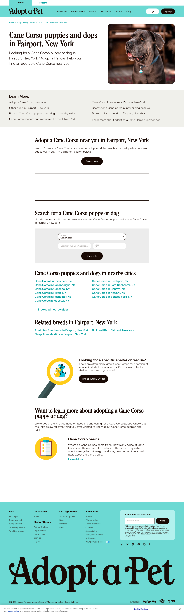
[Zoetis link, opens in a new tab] (171, 601)
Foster (118, 11)
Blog (61, 520)
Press (61, 527)
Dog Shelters (40, 530)
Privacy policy (92, 520)
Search (91, 256)
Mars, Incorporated (94, 534)
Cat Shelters (39, 534)
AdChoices (91, 538)
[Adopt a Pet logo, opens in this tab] (92, 576)
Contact (63, 524)
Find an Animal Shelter (93, 378)
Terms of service (93, 524)
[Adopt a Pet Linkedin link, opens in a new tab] (150, 544)
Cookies (89, 527)
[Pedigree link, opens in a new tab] (162, 601)
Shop (128, 11)
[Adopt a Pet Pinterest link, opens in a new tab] (134, 544)
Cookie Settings (71, 602)
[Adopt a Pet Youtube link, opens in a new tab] (139, 544)
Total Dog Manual (17, 527)
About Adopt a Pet (67, 516)
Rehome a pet (15, 520)
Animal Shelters (41, 527)
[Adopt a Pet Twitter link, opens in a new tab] (128, 544)
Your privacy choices (95, 542)
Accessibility (91, 531)
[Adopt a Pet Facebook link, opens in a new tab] (122, 544)
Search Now (92, 161)
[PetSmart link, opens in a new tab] (149, 601)
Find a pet (13, 516)
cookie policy (13, 611)
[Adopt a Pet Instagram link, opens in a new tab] (145, 544)
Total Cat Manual (17, 531)
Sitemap (89, 516)
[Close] (180, 609)
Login (152, 11)
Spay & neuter (15, 524)
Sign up (168, 11)
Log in (36, 541)
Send (162, 521)
